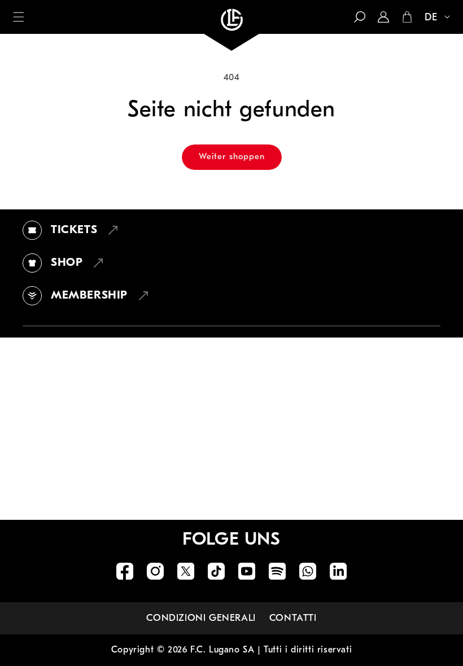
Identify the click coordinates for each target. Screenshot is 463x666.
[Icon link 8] (338, 571)
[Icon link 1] (124, 571)
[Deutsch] (432, 18)
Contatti (293, 618)
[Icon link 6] (277, 571)
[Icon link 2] (155, 571)
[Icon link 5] (246, 571)
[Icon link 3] (185, 571)
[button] (18, 17)
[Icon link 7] (307, 571)
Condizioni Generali (200, 618)
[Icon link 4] (216, 571)
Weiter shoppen (232, 157)
